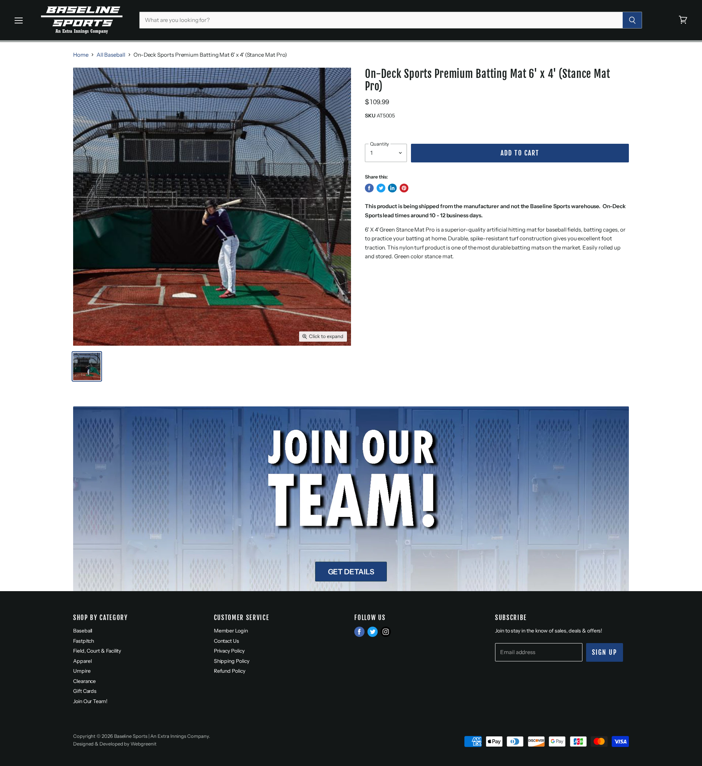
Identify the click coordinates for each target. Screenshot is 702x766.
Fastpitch (83, 641)
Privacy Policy (229, 650)
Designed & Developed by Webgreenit (114, 744)
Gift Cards (85, 691)
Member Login (231, 630)
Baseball (82, 630)
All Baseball (111, 55)
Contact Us (226, 641)
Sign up (604, 652)
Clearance (84, 681)
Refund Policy (229, 671)
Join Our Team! (90, 701)
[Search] (632, 20)
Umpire (82, 671)
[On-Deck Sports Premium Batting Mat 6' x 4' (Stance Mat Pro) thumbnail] (86, 366)
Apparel (82, 661)
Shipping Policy (231, 661)
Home (80, 55)
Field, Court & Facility (97, 650)
